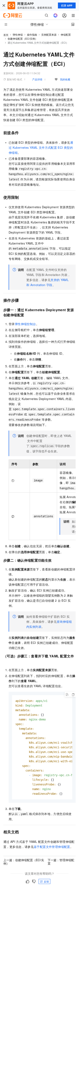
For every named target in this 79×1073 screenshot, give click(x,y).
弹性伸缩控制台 (25, 324)
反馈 (46, 881)
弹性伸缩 (18, 34)
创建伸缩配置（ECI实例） (22, 38)
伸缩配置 (66, 34)
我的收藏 (65, 79)
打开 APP (66, 5)
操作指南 (32, 34)
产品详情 (37, 79)
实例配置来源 (48, 34)
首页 (5, 34)
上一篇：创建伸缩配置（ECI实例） (23, 861)
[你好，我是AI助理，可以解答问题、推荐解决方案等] (55, 15)
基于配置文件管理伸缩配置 (52, 847)
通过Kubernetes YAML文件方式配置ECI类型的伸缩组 (41, 147)
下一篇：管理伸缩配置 (61, 861)
